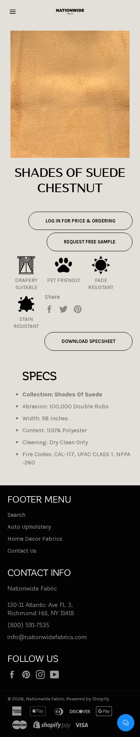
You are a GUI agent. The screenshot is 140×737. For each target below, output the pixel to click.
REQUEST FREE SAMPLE (89, 242)
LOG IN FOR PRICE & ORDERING (80, 221)
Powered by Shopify (87, 698)
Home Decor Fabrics (34, 538)
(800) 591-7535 (28, 624)
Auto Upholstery (29, 526)
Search (16, 514)
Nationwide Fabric (45, 698)
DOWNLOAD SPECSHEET (88, 341)
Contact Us (22, 550)
